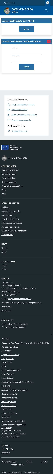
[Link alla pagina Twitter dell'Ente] (7, 448)
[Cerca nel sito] (46, 10)
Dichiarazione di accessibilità (12, 421)
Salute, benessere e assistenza (14, 230)
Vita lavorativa (7, 234)
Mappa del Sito (17, 464)
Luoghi (4, 265)
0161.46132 (14, 291)
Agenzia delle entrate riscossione (14, 389)
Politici (4, 189)
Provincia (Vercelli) (8, 401)
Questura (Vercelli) (8, 405)
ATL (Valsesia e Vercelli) (10, 370)
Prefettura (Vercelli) (9, 397)
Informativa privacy (9, 413)
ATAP (3, 366)
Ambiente (5, 207)
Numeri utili (6, 310)
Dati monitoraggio (8, 461)
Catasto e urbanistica (10, 218)
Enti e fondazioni (8, 178)
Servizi (29, 461)
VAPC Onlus (6, 409)
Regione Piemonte (9, 3)
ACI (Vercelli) (6, 350)
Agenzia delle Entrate (10, 354)
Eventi (4, 269)
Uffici (3, 193)
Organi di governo (8, 181)
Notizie (4, 248)
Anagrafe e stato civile (10, 211)
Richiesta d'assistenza (10, 436)
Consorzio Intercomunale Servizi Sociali (17, 382)
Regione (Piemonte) (9, 393)
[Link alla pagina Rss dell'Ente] (11, 448)
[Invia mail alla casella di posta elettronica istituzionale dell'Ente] (19, 298)
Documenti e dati (8, 174)
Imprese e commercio (10, 226)
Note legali (5, 417)
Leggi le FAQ (6, 427)
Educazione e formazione (11, 222)
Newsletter (6, 452)
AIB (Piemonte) (7, 358)
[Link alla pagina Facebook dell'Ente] (2, 448)
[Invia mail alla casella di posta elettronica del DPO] (17, 324)
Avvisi (3, 252)
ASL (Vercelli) (6, 362)
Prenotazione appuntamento (13, 433)
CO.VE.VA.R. (6, 385)
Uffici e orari (6, 306)
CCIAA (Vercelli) (7, 374)
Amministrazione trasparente (13, 424)
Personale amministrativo (11, 185)
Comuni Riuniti (7, 378)
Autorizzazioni (7, 215)
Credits (45, 461)
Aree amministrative (9, 170)
